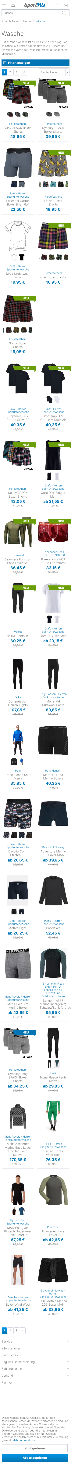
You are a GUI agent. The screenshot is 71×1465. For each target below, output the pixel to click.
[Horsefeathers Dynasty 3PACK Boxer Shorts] (53, 93)
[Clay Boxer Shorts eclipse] (59, 257)
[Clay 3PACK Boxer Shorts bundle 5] (25, 114)
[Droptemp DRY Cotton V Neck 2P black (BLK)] (49, 399)
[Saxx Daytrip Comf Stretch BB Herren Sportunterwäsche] (18, 814)
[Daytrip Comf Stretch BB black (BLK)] (14, 835)
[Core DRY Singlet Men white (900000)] (57, 476)
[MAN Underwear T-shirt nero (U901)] (21, 257)
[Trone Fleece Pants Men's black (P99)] (49, 1064)
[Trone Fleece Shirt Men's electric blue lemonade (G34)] (21, 761)
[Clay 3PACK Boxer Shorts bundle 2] (18, 114)
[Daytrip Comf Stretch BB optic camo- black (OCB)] (29, 835)
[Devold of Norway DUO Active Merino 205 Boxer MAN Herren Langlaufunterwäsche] (53, 1270)
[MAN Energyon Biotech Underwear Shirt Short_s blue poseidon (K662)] (21, 1211)
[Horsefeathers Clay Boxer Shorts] (53, 236)
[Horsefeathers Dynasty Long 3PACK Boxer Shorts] (18, 1043)
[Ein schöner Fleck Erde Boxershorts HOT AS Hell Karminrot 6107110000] (53, 532)
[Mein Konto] (13, 5)
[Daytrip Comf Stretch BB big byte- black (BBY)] (6, 835)
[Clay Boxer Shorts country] (51, 257)
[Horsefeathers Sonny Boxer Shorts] (18, 309)
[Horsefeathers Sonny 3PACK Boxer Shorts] (18, 455)
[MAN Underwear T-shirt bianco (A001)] (14, 257)
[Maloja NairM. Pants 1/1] (18, 598)
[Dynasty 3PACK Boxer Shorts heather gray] (57, 114)
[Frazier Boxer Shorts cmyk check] (45, 184)
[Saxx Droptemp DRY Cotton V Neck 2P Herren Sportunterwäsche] (53, 378)
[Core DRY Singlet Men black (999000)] (49, 476)
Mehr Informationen (24, 1440)
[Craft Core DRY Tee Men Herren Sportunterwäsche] (53, 598)
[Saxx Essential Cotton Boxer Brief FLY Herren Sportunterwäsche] (18, 163)
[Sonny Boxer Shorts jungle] (24, 330)
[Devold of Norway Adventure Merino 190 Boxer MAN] (53, 814)
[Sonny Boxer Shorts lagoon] (31, 330)
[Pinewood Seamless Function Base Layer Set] (18, 532)
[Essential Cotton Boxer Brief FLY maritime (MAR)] (14, 184)
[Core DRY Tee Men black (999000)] (49, 619)
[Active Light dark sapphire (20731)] (21, 911)
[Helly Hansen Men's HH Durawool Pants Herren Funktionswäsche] (53, 674)
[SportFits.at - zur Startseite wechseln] (35, 5)
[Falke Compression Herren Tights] (18, 674)
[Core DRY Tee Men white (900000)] (57, 619)
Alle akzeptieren (35, 1458)
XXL (3, 101)
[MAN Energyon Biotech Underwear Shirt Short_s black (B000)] (14, 1211)
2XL (39, 681)
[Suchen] (64, 12)
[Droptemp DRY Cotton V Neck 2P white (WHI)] (57, 399)
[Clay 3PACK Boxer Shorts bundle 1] (10, 114)
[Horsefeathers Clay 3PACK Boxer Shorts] (18, 93)
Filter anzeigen (19, 63)
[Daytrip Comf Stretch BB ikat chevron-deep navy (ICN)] (21, 835)
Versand (7, 1375)
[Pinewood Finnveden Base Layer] (53, 1190)
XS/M (4, 584)
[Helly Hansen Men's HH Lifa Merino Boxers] (53, 740)
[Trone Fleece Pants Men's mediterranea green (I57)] (57, 1064)
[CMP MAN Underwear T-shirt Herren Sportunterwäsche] (18, 236)
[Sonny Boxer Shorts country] (16, 330)
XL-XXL (6, 523)
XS (46, 876)
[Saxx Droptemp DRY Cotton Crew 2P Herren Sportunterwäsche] (18, 378)
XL (4, 95)
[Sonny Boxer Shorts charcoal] (8, 330)
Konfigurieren (35, 1448)
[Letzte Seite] (23, 72)
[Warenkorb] (66, 5)
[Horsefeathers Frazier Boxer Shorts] (53, 163)
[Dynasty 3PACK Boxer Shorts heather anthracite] (49, 114)
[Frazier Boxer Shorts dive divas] (53, 184)
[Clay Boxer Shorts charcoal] (44, 257)
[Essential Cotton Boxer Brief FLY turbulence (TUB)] (21, 184)
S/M (9, 1176)
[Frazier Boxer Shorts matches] (61, 184)
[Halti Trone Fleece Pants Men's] (53, 1043)
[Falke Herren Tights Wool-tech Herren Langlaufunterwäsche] (53, 1116)
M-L (6, 518)
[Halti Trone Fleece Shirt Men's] (18, 740)
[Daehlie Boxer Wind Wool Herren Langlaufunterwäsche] (18, 1270)
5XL (39, 1216)
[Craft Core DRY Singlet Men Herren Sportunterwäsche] (53, 455)
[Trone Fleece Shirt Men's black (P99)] (14, 761)
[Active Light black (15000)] (14, 911)
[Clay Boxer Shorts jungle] (67, 257)
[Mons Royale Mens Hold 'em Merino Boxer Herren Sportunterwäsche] (18, 963)
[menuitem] (56, 4)
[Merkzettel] (56, 5)
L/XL (5, 589)
